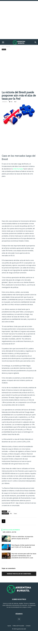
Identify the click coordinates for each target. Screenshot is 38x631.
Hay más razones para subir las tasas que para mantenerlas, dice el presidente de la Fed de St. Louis (23, 556)
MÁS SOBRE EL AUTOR (9, 532)
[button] (3, 42)
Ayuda (9, 625)
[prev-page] (3, 562)
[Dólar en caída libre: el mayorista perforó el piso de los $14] (6, 539)
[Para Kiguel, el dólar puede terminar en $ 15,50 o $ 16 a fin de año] (6, 547)
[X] (3, 521)
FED (11, 513)
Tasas (15, 513)
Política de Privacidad (18, 625)
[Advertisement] (19, 20)
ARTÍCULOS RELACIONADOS (11, 530)
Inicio (3, 46)
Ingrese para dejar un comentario (19, 573)
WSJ (9, 511)
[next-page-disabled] (6, 562)
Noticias (8, 46)
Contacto (28, 625)
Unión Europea (18, 169)
